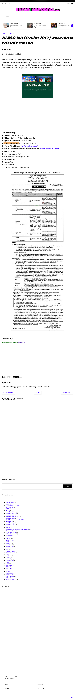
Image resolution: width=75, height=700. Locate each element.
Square (7, 563)
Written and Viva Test (11, 579)
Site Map (7, 688)
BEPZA (8, 508)
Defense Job (9, 535)
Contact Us (40, 684)
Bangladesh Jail (9, 521)
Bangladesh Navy (10, 523)
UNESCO (8, 568)
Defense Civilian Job (11, 534)
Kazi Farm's (8, 543)
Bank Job (8, 527)
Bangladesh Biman (10, 518)
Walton (7, 578)
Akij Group (8, 504)
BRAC (7, 510)
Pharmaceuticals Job (10, 552)
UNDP (7, 567)
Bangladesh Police (10, 524)
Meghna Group (9, 546)
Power (7, 554)
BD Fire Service (9, 507)
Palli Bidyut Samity (10, 551)
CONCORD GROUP (11, 532)
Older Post (67, 392)
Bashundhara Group (10, 530)
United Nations (9, 573)
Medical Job (9, 545)
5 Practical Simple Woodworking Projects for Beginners (40, 25)
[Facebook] (2, 3)
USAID (8, 571)
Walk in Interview (10, 576)
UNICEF (8, 570)
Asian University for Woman (12, 505)
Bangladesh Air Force (11, 512)
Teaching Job (9, 565)
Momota (8, 548)
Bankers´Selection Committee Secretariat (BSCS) (17, 529)
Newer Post (8, 392)
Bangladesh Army (10, 515)
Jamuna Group (9, 540)
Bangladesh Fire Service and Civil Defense (16, 519)
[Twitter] (5, 3)
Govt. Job (11, 33)
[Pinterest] (8, 3)
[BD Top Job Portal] (37, 12)
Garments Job (9, 537)
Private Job (8, 559)
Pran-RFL (8, 557)
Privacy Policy (41, 688)
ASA (7, 501)
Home (3, 33)
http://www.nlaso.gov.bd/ (29, 146)
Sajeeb (7, 562)
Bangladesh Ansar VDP (11, 513)
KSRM (7, 541)
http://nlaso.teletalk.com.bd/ (49, 149)
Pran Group (8, 556)
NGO (7, 549)
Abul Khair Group (10, 502)
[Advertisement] (37, 117)
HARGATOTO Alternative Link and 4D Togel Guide (63, 25)
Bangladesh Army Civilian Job (13, 516)
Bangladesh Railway (10, 526)
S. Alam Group (9, 560)
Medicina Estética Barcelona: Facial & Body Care (16, 25)
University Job (9, 574)
